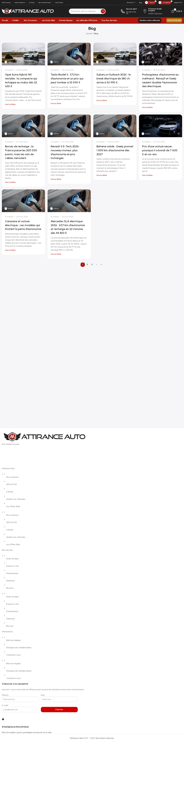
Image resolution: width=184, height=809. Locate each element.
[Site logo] (28, 11)
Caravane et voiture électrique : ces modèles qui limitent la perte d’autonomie (23, 225)
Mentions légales (13, 640)
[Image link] (44, 437)
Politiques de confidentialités (18, 647)
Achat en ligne (12, 559)
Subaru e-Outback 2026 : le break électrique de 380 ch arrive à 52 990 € (113, 78)
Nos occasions (12, 477)
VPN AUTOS (11, 484)
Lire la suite (10, 104)
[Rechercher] (103, 11)
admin (10, 62)
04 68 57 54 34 (131, 13)
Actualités (9, 70)
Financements (12, 573)
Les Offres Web (13, 506)
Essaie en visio (12, 566)
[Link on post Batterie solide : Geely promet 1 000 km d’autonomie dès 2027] (114, 126)
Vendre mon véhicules (15, 499)
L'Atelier (9, 492)
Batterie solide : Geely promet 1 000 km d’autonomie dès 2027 (114, 150)
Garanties (10, 581)
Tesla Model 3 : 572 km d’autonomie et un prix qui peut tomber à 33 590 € (67, 78)
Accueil (89, 33)
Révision (10, 588)
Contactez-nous (13, 655)
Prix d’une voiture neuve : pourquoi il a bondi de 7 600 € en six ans (159, 150)
